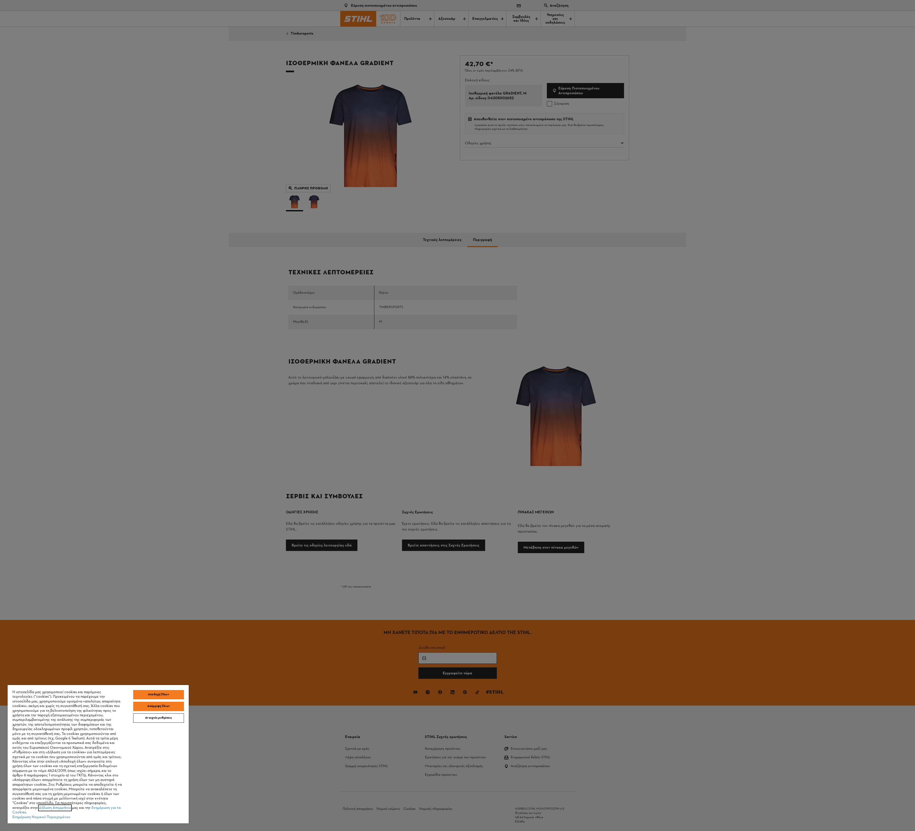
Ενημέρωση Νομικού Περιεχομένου (41, 817)
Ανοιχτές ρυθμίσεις (158, 718)
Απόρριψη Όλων (158, 706)
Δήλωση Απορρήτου (55, 807)
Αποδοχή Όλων (158, 694)
